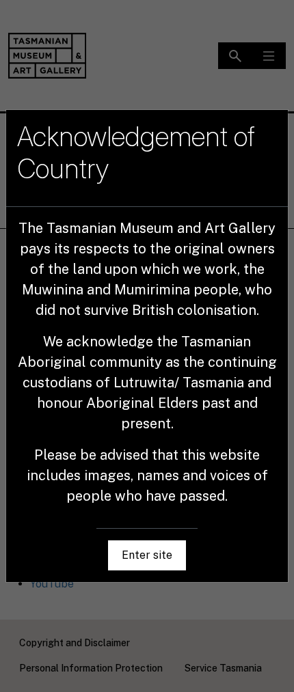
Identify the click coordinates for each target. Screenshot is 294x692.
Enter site (147, 555)
